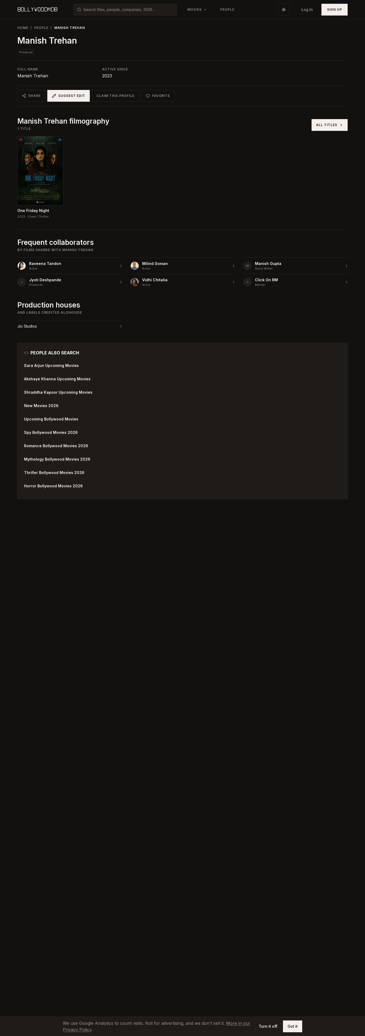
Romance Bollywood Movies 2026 (56, 445)
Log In (307, 9)
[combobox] (128, 9)
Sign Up (334, 9)
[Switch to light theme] (284, 10)
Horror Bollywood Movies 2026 (53, 486)
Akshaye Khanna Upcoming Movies (57, 379)
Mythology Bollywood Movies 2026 (57, 459)
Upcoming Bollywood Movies (51, 419)
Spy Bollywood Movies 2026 (51, 432)
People (41, 28)
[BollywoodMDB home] (37, 10)
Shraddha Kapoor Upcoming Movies (58, 392)
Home (22, 28)
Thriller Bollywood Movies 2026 (54, 472)
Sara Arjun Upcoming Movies (51, 365)
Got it (293, 1026)
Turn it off (268, 1026)
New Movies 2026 (41, 405)
